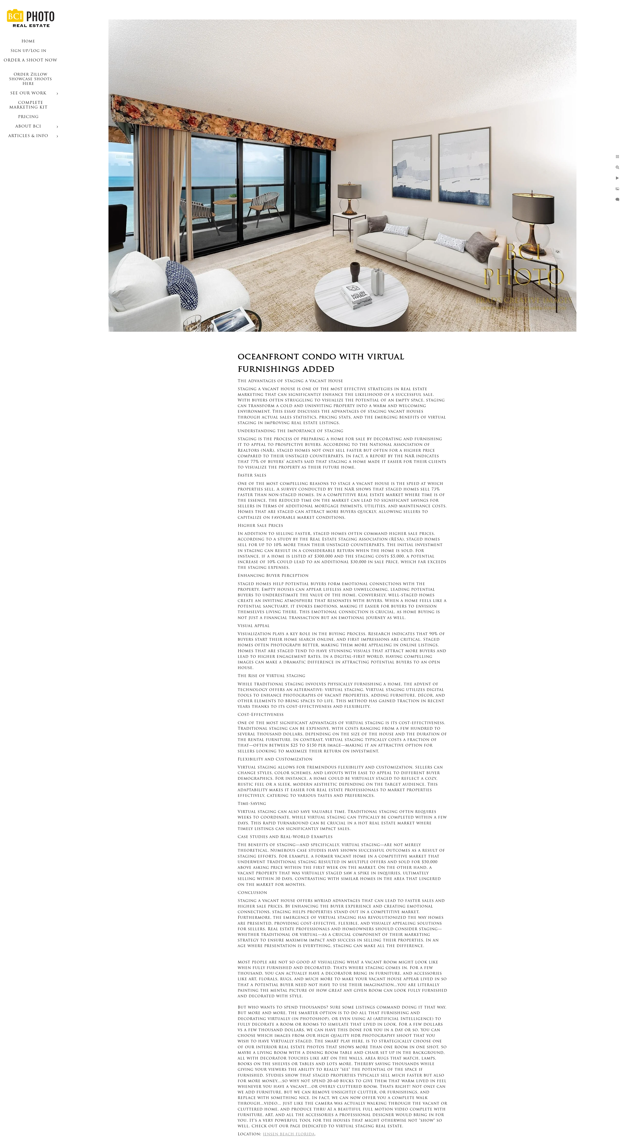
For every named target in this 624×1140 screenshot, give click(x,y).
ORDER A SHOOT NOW (30, 60)
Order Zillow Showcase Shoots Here (30, 79)
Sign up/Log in (28, 51)
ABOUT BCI (28, 127)
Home (28, 41)
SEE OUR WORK (28, 93)
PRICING (28, 117)
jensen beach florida (289, 1134)
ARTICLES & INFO (28, 136)
